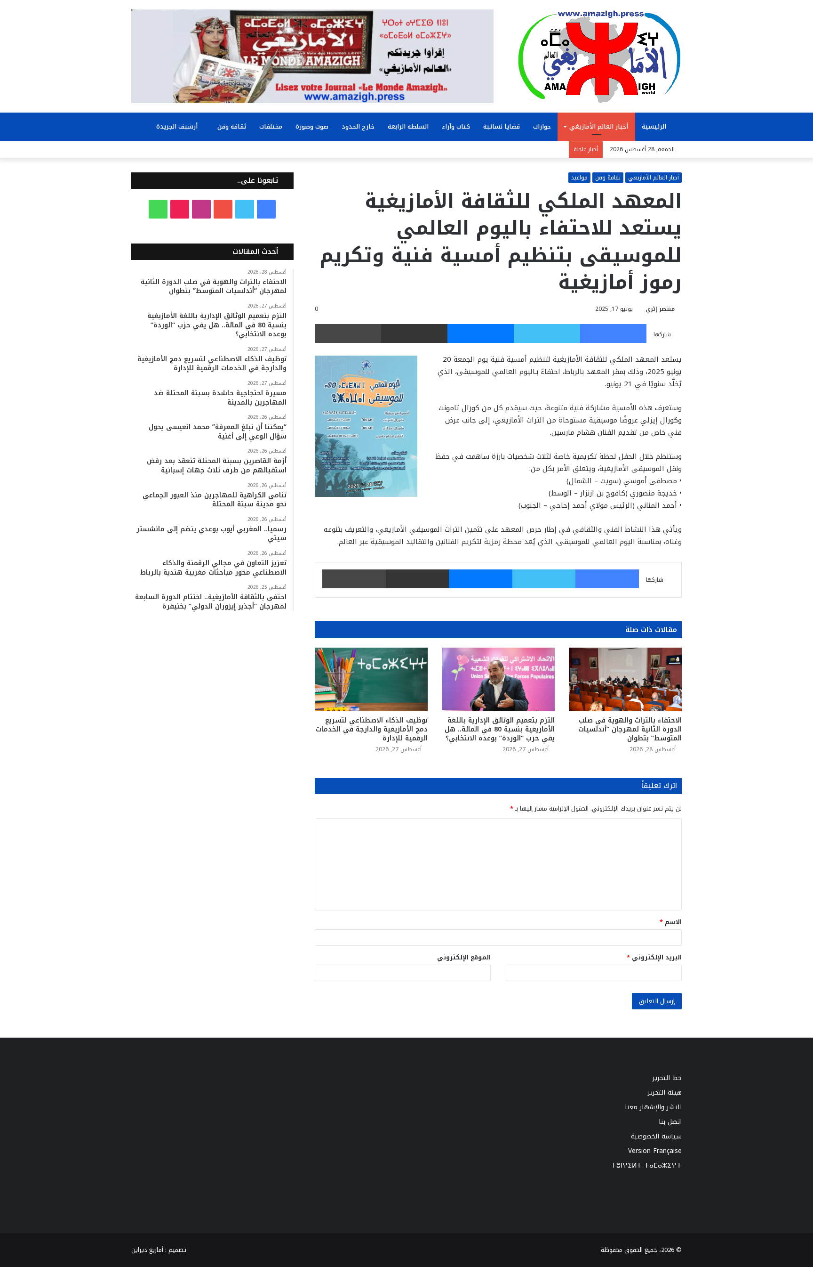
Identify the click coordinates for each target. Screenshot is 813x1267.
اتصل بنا (670, 1122)
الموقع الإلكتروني (464, 957)
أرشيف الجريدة (177, 126)
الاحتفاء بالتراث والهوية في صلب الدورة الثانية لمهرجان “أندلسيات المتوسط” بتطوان (630, 729)
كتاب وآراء (456, 126)
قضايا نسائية (501, 126)
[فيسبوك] (613, 333)
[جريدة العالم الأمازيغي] (599, 56)
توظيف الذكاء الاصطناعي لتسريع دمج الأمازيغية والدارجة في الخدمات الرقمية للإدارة (372, 729)
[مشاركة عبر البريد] (414, 333)
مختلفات (270, 126)
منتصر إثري (660, 309)
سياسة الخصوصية (656, 1136)
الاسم (671, 922)
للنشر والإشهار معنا (653, 1107)
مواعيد (579, 177)
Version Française (655, 1151)
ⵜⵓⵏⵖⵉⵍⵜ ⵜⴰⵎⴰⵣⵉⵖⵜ (646, 1165)
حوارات (542, 126)
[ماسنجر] (480, 333)
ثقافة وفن (231, 126)
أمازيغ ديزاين (147, 1250)
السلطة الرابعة (408, 126)
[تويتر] (547, 333)
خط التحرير (667, 1078)
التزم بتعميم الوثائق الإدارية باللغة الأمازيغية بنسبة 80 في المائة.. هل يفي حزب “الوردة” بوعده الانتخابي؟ (500, 729)
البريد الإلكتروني (654, 957)
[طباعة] (348, 333)
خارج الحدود (358, 126)
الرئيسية (655, 126)
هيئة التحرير (665, 1092)
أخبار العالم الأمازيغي (598, 126)
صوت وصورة (311, 126)
